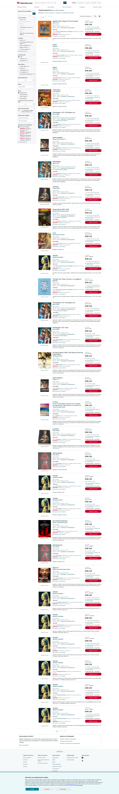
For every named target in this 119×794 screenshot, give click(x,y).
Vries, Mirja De (56, 91)
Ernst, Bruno (56, 454)
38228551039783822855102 (68, 527)
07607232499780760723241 (68, 168)
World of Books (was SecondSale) (64, 31)
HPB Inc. (58, 388)
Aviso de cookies (55, 768)
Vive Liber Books (60, 197)
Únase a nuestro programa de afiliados (43, 760)
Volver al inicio (59, 751)
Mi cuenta (25, 761)
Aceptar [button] (32, 789)
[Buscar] (64, 3)
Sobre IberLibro (55, 757)
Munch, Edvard (65, 211)
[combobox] (48, 3)
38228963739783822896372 (68, 459)
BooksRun (58, 124)
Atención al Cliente (70, 759)
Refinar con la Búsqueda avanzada (65, 12)
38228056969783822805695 (68, 215)
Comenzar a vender (97, 7)
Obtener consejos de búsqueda (68, 739)
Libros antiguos (51, 7)
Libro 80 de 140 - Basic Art (61, 217)
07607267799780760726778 (68, 262)
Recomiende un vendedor (43, 763)
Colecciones (36, 7)
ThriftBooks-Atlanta (61, 671)
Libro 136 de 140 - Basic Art (61, 120)
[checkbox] (18, 19)
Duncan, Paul (56, 139)
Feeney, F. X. (63, 139)
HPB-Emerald (59, 339)
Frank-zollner (56, 188)
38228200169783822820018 (68, 144)
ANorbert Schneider (58, 257)
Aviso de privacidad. (78, 785)
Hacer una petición (24, 745)
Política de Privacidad (56, 764)
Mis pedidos (25, 764)
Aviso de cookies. (32, 785)
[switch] (19, 110)
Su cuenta (87, 2)
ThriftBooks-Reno (60, 625)
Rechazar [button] (47, 789)
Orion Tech (58, 77)
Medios (53, 759)
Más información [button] (21, 142)
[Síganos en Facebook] (82, 758)
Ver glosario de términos (66, 741)
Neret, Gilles (56, 114)
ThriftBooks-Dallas (60, 602)
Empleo (53, 761)
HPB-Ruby (58, 531)
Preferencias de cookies (70, 783)
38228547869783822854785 (68, 239)
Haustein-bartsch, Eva (58, 234)
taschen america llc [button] (49, 12)
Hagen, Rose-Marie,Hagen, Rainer (61, 569)
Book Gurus (59, 486)
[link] (99, 16)
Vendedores (82, 7)
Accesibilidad (54, 770)
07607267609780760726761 (68, 193)
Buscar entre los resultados (24, 11)
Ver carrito (25, 766)
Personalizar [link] (63, 789)
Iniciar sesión (80, 2)
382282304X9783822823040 (68, 360)
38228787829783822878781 (68, 96)
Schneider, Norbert (58, 477)
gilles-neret (56, 22)
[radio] (18, 58)
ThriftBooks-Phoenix (61, 647)
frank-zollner (56, 430)
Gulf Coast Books (60, 55)
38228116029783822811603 (68, 411)
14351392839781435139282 (68, 27)
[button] (40, 16)
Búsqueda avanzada (21, 7)
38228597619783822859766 (68, 119)
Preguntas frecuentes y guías (72, 757)
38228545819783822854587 (68, 574)
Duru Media (59, 463)
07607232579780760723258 (68, 51)
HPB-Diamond (59, 364)
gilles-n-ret (56, 163)
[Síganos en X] (82, 761)
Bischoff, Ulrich (57, 211)
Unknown (55, 46)
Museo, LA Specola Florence (60, 522)
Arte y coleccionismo (66, 7)
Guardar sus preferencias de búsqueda (70, 743)
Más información (21, 51)
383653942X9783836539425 (68, 285)
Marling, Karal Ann (57, 356)
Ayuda (99, 2)
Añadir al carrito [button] (93, 34)
